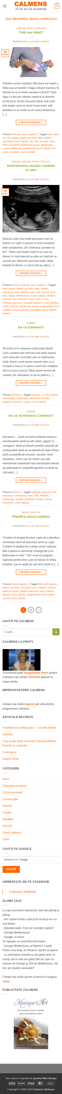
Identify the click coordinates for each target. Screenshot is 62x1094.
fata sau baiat (41, 141)
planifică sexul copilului (14, 594)
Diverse (16, 162)
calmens (36, 394)
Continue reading (31, 122)
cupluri (11, 295)
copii (31, 292)
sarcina (26, 402)
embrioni (7, 299)
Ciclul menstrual (12, 792)
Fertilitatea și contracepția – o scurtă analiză (29, 727)
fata (31, 141)
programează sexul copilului (37, 148)
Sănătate (8, 819)
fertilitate (44, 495)
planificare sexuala (34, 499)
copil (37, 292)
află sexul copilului (47, 584)
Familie (7, 812)
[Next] (39, 610)
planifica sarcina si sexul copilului (37, 591)
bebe (40, 137)
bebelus (48, 137)
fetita (52, 141)
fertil (36, 495)
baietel (15, 137)
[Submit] (56, 631)
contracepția (9, 398)
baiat (49, 134)
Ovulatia (8, 734)
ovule (46, 303)
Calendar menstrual (15, 785)
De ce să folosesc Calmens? (31, 415)
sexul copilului (28, 152)
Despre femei (11, 758)
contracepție (22, 398)
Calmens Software (22, 891)
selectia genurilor (20, 310)
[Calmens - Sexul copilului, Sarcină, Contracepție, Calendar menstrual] (30, 6)
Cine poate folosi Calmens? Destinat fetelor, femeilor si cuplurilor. (29, 743)
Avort (6, 779)
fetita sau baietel (11, 145)
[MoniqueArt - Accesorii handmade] (31, 1023)
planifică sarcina (11, 591)
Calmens (44, 42)
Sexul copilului (36, 28)
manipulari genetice (32, 303)
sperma (6, 313)
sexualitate (14, 152)
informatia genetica (12, 303)
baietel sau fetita (28, 137)
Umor (6, 839)
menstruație (8, 499)
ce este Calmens (49, 394)
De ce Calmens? (31, 327)
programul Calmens (12, 402)
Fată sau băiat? (31, 32)
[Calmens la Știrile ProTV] (21, 659)
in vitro (45, 299)
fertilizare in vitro (26, 299)
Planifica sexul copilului (31, 516)
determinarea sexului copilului (31, 295)
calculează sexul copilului (15, 141)
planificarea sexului (30, 145)
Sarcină (21, 28)
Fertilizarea (9, 752)
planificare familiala (39, 398)
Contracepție (10, 799)
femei (30, 495)
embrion (51, 295)
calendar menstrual (41, 492)
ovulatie (19, 499)
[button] (5, 6)
